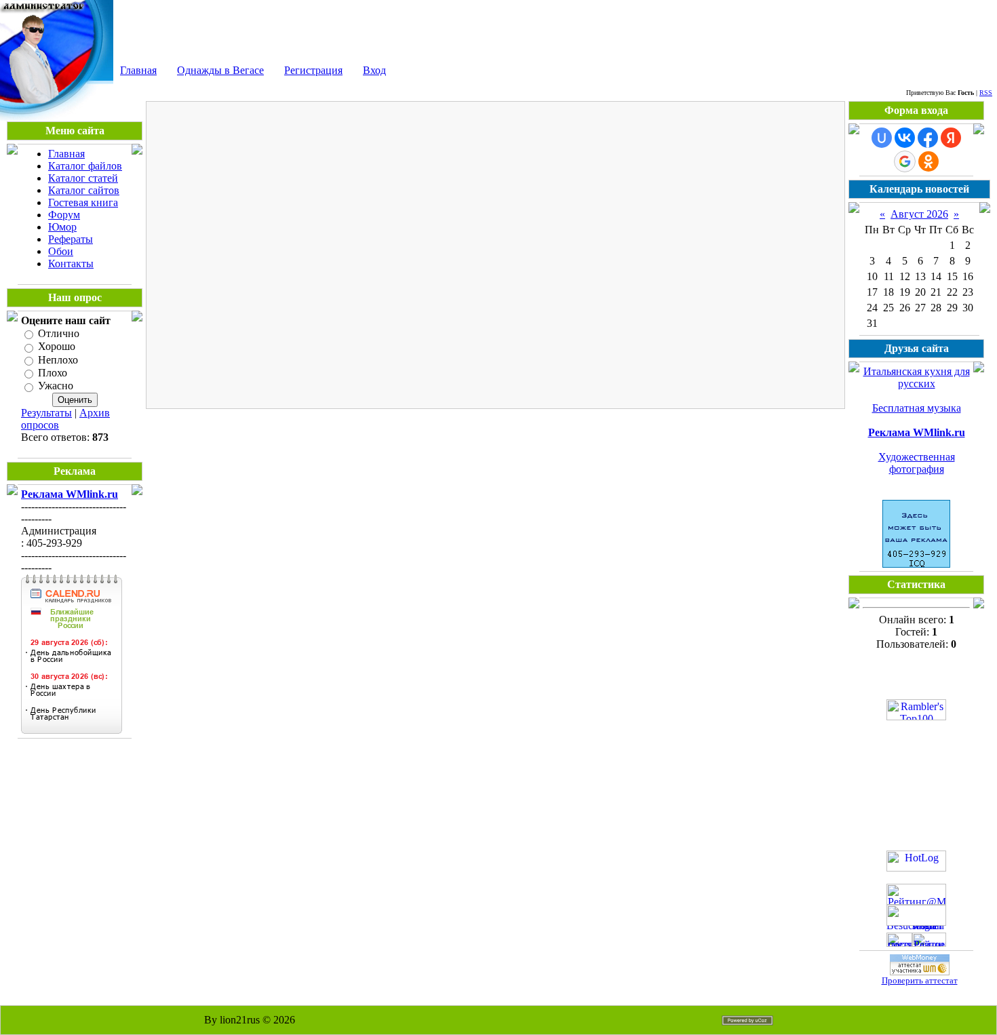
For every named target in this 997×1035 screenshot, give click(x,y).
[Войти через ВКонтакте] (905, 138)
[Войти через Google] (905, 161)
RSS (985, 92)
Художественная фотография (916, 463)
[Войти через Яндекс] (951, 138)
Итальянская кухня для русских (916, 377)
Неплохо (58, 360)
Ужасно (55, 386)
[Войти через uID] (882, 138)
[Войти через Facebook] (928, 138)
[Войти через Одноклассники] (928, 161)
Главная (138, 70)
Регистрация (313, 70)
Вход (374, 70)
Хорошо (56, 347)
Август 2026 (919, 214)
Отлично (58, 333)
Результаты (46, 412)
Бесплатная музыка (916, 408)
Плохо (52, 372)
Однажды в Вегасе (220, 70)
